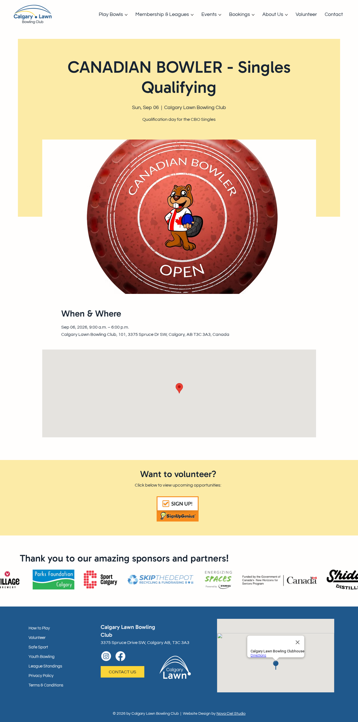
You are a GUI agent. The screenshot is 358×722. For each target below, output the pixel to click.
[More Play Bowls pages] (126, 14)
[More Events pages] (219, 14)
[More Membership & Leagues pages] (192, 14)
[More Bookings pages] (253, 14)
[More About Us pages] (286, 14)
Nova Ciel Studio (231, 714)
